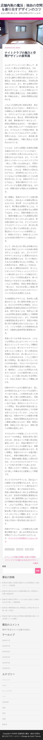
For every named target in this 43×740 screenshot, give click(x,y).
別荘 (4, 713)
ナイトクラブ (9, 549)
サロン (4, 685)
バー (4, 696)
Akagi (17, 48)
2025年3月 (6, 663)
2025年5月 (6, 651)
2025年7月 (6, 640)
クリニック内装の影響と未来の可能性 (20, 557)
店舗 (4, 719)
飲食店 (4, 724)
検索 (4, 566)
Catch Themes (35, 736)
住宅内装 (19, 549)
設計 (31, 549)
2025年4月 (6, 657)
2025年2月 (6, 668)
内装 (27, 549)
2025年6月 (6, 646)
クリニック (6, 680)
